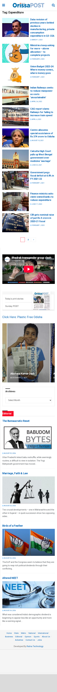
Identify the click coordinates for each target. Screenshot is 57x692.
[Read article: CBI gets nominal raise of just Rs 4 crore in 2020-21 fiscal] (15, 222)
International (43, 633)
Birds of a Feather (12, 525)
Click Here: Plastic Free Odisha (22, 317)
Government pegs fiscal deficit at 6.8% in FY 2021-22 (42, 175)
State (16, 633)
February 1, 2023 (38, 77)
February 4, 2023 (38, 59)
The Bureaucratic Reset (16, 420)
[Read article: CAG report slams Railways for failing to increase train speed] (15, 116)
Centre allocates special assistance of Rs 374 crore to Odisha (42, 133)
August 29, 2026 (10, 453)
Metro (23, 633)
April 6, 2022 (36, 119)
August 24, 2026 (10, 610)
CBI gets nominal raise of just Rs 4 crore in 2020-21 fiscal (42, 218)
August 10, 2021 (38, 140)
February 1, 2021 (38, 183)
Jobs (39, 640)
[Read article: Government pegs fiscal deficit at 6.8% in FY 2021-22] (15, 180)
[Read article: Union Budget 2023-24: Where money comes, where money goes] (15, 74)
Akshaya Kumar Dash (22, 373)
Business (9, 637)
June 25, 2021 (37, 165)
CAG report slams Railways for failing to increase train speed (41, 112)
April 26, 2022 (37, 101)
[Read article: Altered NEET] (28, 594)
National (32, 633)
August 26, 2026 (10, 505)
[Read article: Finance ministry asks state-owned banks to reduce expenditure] (15, 201)
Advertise (19, 640)
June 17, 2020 (37, 204)
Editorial (18, 637)
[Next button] (52, 352)
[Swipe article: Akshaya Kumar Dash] (28, 352)
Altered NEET (10, 577)
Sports (36, 637)
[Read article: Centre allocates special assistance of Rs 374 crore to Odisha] (15, 137)
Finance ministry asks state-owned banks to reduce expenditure (41, 197)
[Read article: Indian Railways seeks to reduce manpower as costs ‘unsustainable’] (15, 95)
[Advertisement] (28, 683)
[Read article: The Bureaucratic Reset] (28, 437)
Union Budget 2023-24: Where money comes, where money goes (42, 69)
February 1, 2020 (38, 225)
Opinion (28, 637)
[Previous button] (4, 352)
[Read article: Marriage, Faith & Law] (28, 489)
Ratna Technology (35, 646)
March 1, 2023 (37, 40)
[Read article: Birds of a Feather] (28, 542)
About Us (46, 637)
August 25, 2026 (10, 558)
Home (9, 633)
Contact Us (30, 640)
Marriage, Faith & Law (15, 473)
